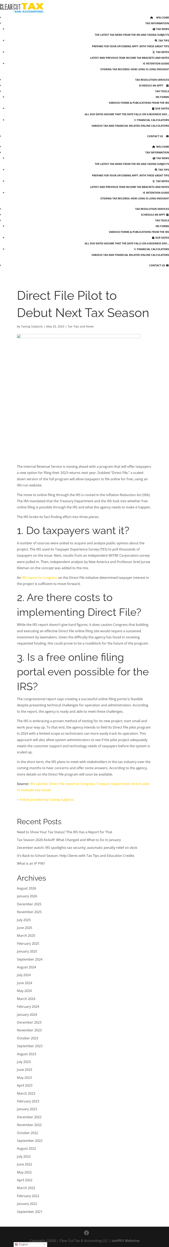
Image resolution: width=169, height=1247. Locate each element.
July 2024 (24, 975)
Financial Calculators (130, 123)
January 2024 (27, 1014)
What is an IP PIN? (31, 863)
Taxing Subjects (32, 326)
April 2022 (24, 1180)
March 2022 (26, 1188)
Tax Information (157, 23)
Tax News (132, 32)
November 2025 (29, 912)
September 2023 (29, 1046)
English (23, 1244)
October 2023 (27, 1038)
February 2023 (28, 1101)
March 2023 (26, 1093)
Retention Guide (134, 66)
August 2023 (26, 1054)
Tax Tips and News (81, 326)
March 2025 (26, 935)
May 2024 (24, 990)
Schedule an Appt (151, 85)
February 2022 (28, 1196)
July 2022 (24, 1156)
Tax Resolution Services (152, 80)
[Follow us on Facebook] (86, 1233)
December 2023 (29, 1022)
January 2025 (27, 951)
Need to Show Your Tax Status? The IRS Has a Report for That (64, 832)
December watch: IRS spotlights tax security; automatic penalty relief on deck (77, 847)
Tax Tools (162, 91)
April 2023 (24, 1085)
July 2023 (24, 1062)
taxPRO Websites (126, 1240)
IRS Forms (139, 100)
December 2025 (29, 904)
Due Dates (127, 111)
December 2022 (29, 1117)
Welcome (162, 17)
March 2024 (26, 998)
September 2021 (29, 1211)
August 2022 (26, 1148)
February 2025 (28, 943)
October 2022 (27, 1133)
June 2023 (24, 1069)
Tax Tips (130, 43)
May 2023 (24, 1077)
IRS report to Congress (39, 577)
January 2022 (27, 1203)
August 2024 (26, 967)
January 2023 (27, 1109)
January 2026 (27, 896)
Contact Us (155, 136)
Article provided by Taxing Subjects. (47, 799)
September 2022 (29, 1140)
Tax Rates (129, 55)
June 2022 (24, 1164)
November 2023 (29, 1030)
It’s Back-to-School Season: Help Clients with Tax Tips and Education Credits (75, 855)
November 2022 (29, 1125)
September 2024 (29, 959)
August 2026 (26, 888)
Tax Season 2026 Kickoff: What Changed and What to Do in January (69, 840)
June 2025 (24, 927)
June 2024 (24, 983)
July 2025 (24, 920)
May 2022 (24, 1172)
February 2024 (28, 1006)
